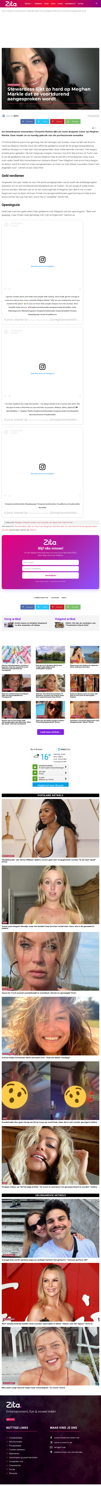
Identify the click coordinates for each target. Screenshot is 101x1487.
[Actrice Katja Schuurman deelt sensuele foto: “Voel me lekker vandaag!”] (50, 1026)
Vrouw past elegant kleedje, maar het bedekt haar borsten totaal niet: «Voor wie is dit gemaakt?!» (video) (48, 927)
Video (39, 661)
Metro (33, 530)
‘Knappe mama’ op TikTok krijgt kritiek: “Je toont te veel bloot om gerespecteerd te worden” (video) (49, 1187)
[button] (96, 3)
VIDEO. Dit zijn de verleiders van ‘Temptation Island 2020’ (80, 624)
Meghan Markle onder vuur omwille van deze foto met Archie (44, 522)
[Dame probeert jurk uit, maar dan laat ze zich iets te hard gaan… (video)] (84, 683)
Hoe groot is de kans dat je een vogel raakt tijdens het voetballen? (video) (49, 667)
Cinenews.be (15, 1465)
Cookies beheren (17, 1449)
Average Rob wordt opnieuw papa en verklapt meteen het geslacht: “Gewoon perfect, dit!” (45, 1260)
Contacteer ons (16, 1461)
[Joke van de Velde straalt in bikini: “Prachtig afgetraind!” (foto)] (50, 710)
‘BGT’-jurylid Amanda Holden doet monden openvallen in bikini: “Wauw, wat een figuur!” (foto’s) (47, 1324)
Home (4, 11)
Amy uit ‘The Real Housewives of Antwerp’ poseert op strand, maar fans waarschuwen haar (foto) (50, 695)
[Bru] (4, 116)
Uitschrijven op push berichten (23, 1457)
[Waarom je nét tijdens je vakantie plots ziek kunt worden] (84, 654)
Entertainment (20, 11)
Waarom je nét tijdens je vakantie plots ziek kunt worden (84, 666)
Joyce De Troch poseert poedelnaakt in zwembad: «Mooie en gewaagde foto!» (39, 993)
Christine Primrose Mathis (39, 320)
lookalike (55, 598)
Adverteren (14, 1453)
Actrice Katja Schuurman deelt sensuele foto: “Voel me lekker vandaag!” (36, 1058)
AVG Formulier (15, 1441)
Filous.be (13, 1473)
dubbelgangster (41, 598)
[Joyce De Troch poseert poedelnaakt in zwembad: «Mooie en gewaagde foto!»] (50, 961)
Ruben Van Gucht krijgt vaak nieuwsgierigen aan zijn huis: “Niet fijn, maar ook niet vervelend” (16, 722)
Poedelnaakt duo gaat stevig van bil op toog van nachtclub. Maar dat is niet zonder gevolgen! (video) (49, 1122)
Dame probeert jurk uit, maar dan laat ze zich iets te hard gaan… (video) (84, 695)
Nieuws (10, 11)
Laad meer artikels (49, 732)
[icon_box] (64, 1437)
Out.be (12, 1469)
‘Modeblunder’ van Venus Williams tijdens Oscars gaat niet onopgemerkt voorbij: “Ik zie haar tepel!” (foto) (49, 861)
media (64, 598)
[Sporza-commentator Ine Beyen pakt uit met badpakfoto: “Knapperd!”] (16, 683)
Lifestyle (6, 661)
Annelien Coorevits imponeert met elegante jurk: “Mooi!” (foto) (84, 721)
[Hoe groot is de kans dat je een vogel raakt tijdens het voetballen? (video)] (50, 654)
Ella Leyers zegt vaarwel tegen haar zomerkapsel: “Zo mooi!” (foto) (33, 1388)
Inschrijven (50, 575)
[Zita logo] (11, 3)
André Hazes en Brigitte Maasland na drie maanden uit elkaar (31, 624)
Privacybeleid (15, 1445)
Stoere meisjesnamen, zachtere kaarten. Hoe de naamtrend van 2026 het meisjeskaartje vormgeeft (15, 667)
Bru (16, 116)
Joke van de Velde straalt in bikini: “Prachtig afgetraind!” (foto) (50, 721)
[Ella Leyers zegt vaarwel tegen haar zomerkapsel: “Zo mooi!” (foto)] (50, 1356)
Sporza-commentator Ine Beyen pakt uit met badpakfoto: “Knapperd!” (15, 695)
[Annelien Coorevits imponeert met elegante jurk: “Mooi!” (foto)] (84, 710)
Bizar (5, 922)
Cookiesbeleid (15, 1437)
